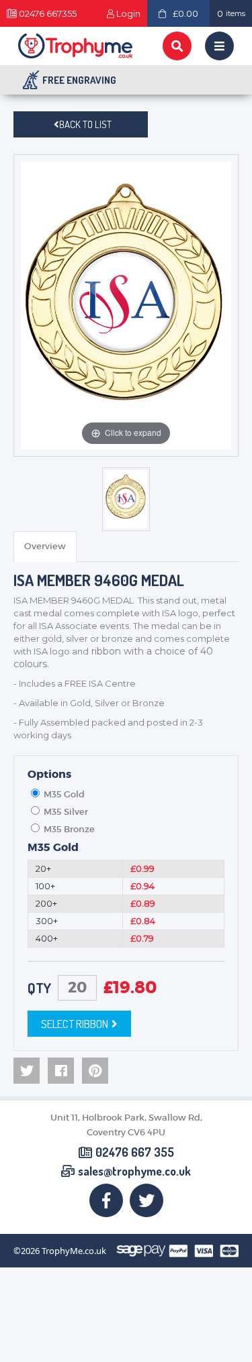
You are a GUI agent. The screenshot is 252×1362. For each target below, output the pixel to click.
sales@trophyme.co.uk (134, 1172)
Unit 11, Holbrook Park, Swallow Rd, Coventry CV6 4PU (126, 1125)
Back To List (85, 124)
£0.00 (185, 13)
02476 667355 (48, 13)
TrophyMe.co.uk (74, 1251)
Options (49, 774)
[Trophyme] (75, 46)
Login (128, 13)
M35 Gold (53, 847)
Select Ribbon (74, 1024)
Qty (39, 988)
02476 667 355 (134, 1153)
